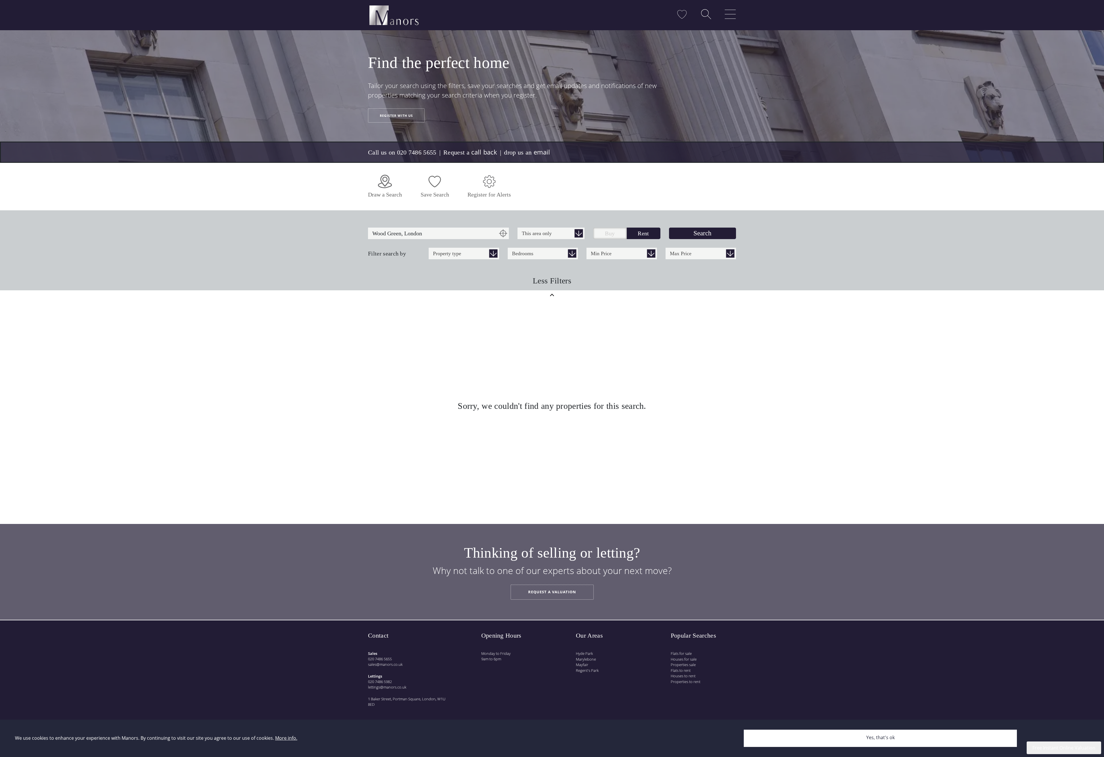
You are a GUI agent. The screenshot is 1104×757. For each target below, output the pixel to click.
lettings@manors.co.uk (387, 687)
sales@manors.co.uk (385, 664)
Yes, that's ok (880, 737)
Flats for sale (681, 653)
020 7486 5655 (380, 658)
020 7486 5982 (380, 681)
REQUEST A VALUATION (552, 591)
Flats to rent (681, 670)
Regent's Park (587, 670)
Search (702, 233)
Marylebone (586, 659)
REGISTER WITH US (396, 115)
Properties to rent (685, 681)
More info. (286, 738)
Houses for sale (684, 659)
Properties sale (683, 664)
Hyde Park (584, 653)
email (542, 152)
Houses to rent (683, 675)
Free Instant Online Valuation (1063, 748)
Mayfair (582, 664)
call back (484, 152)
